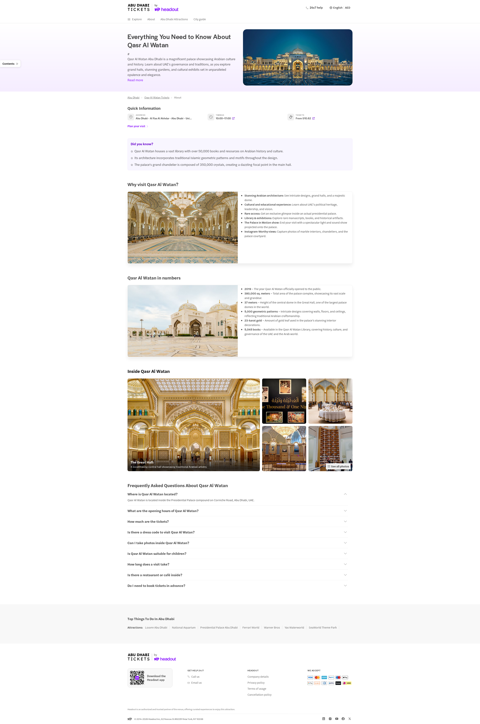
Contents (8, 63)
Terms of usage (257, 688)
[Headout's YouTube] (336, 718)
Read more (135, 80)
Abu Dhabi (134, 97)
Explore (137, 19)
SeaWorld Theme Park (323, 627)
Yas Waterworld (294, 627)
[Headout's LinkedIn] (323, 718)
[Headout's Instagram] (330, 718)
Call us (195, 676)
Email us (196, 682)
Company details (258, 676)
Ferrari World (250, 627)
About (151, 19)
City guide (200, 19)
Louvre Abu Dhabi (156, 627)
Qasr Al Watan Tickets (156, 97)
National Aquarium (184, 627)
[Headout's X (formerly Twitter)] (349, 718)
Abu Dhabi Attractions (174, 19)
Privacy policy (256, 682)
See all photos (340, 466)
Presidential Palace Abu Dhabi (219, 627)
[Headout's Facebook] (343, 718)
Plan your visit (136, 126)
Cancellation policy (260, 694)
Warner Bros (272, 627)
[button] (194, 425)
